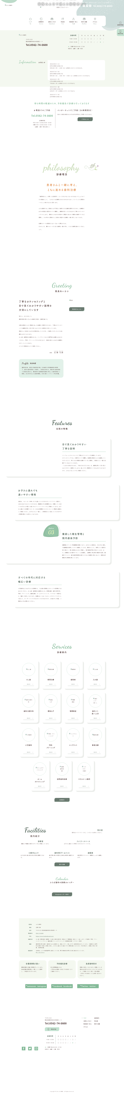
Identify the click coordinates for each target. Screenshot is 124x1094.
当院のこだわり (87, 1021)
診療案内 (61, 800)
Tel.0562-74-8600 (103, 5)
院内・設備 (62, 864)
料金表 (96, 1021)
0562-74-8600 (39, 933)
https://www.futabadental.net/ (45, 936)
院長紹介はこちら (76, 309)
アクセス (86, 1027)
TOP (85, 1018)
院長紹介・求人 (88, 1024)
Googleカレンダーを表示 (62, 894)
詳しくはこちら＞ (40, 952)
